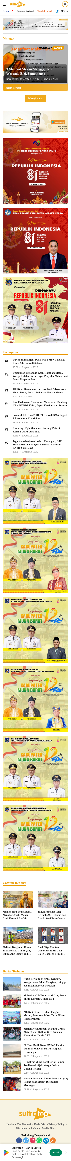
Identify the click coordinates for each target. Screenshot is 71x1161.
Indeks (10, 1124)
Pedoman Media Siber (43, 1128)
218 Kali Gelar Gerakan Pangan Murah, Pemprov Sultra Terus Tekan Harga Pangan (44, 1015)
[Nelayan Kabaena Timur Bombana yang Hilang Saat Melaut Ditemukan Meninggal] (12, 1084)
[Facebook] (19, 1140)
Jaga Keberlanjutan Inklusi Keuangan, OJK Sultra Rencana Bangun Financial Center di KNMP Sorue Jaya (37, 444)
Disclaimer (22, 1128)
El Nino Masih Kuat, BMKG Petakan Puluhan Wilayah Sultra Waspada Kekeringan (44, 1048)
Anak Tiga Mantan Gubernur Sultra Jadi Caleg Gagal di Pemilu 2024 (50, 951)
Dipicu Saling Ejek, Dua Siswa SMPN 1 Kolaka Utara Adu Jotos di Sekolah (39, 361)
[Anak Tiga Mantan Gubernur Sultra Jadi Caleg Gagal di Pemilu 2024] (53, 935)
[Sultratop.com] (17, 4)
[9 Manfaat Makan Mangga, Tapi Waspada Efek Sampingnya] (35, 64)
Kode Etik (39, 1124)
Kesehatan (25, 79)
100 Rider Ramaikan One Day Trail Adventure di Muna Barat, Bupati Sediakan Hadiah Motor (40, 391)
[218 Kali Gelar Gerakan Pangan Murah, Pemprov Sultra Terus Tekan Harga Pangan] (12, 1017)
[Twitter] (26, 1140)
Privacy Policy (56, 1124)
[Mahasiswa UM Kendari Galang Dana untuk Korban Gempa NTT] (12, 1001)
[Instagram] (33, 1140)
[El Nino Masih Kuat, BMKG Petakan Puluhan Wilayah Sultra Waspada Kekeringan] (12, 1050)
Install (55, 1152)
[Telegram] (46, 1141)
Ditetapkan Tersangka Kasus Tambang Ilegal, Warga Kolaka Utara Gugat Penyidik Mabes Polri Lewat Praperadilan (40, 376)
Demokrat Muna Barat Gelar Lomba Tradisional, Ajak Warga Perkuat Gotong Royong (44, 1065)
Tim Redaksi (24, 1124)
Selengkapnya (35, 98)
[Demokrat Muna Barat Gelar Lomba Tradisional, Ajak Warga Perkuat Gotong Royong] (12, 1067)
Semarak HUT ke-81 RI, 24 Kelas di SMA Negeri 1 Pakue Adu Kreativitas (40, 417)
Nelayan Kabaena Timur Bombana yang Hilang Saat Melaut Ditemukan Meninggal (46, 1082)
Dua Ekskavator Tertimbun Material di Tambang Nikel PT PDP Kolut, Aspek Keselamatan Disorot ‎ (40, 404)
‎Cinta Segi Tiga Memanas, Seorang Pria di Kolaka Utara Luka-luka (36, 430)
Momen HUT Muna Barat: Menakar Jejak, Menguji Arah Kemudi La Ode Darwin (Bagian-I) (17, 915)
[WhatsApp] (39, 1140)
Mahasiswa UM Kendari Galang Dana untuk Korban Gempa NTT (45, 997)
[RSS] (53, 1140)
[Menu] (5, 4)
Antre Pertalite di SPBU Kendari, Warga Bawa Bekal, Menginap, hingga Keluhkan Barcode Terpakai (45, 982)
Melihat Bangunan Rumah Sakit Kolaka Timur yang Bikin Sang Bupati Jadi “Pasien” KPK (17, 951)
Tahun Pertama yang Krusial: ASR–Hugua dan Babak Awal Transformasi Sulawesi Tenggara (52, 915)
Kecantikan (12, 79)
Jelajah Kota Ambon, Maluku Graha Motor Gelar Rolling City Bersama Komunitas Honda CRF (44, 1032)
